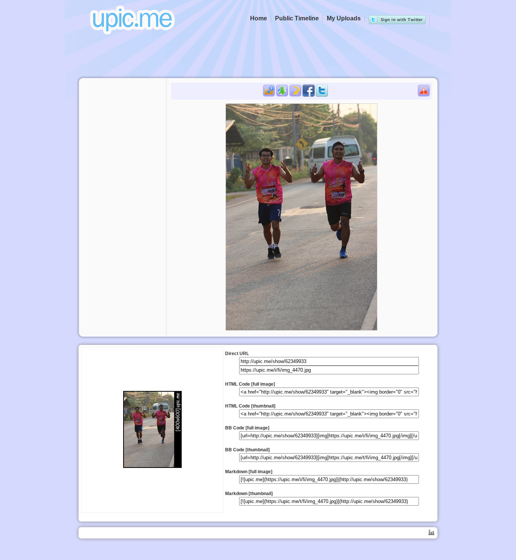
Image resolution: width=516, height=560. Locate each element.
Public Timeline (297, 18)
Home (258, 18)
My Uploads (344, 18)
